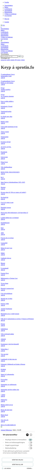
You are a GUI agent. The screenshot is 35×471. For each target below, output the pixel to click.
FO (27, 434)
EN (31, 434)
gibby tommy (11, 60)
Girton (23, 60)
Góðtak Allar (17, 464)
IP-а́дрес (18, 60)
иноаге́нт (4, 60)
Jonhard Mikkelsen (6, 430)
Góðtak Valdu (17, 460)
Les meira (7, 468)
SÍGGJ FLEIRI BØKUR (8, 425)
